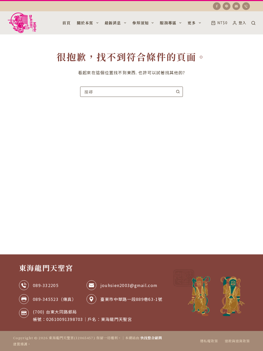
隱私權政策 (209, 341)
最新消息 (113, 22)
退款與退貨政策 (237, 341)
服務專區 (168, 22)
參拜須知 (140, 22)
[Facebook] (217, 6)
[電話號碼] (246, 6)
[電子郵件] (236, 6)
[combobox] (126, 92)
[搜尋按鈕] (178, 92)
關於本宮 (85, 22)
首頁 (66, 22)
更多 (191, 22)
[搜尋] (253, 23)
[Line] (226, 6)
